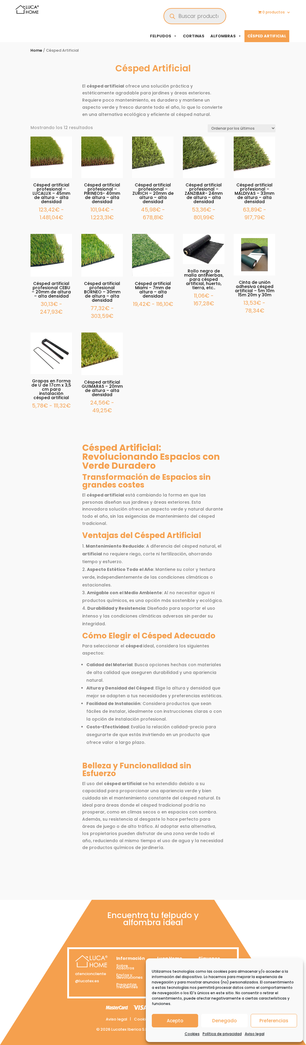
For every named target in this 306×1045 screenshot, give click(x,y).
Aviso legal (254, 1033)
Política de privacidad (222, 1033)
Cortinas (193, 36)
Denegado (224, 1021)
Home (36, 50)
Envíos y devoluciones (129, 977)
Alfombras (223, 36)
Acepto (175, 1021)
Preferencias (273, 1021)
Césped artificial (266, 36)
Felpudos (160, 36)
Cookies (192, 1033)
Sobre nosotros (125, 968)
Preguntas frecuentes (127, 986)
